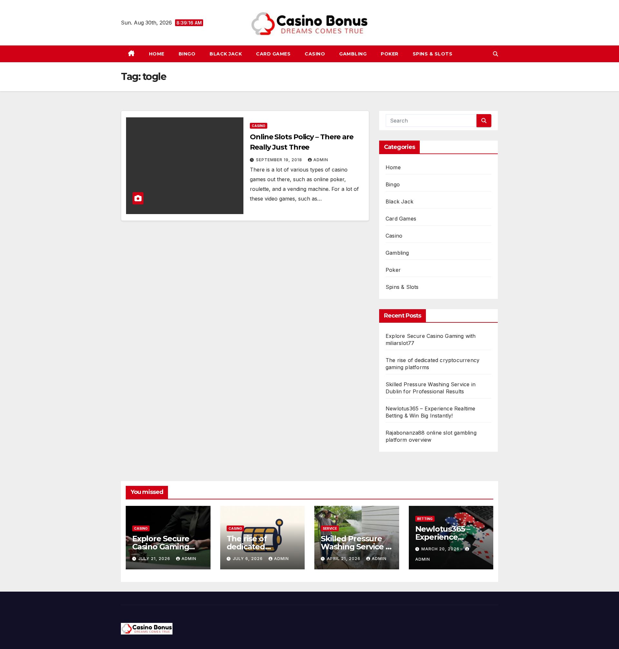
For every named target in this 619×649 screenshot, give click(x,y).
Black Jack (226, 54)
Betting (425, 519)
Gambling (353, 54)
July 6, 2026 (248, 558)
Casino (315, 54)
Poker (389, 54)
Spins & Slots (433, 54)
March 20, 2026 (441, 548)
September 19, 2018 (279, 159)
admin (320, 159)
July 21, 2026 (155, 558)
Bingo (187, 54)
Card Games (273, 54)
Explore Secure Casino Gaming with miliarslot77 (163, 546)
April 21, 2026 (344, 558)
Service (330, 528)
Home (156, 54)
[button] (495, 54)
